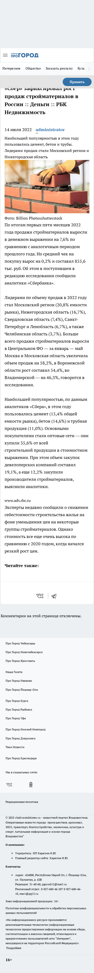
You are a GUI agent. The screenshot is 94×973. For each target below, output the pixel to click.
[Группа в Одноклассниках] (30, 785)
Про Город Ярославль (20, 661)
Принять (77, 82)
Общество (33, 68)
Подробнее (13, 948)
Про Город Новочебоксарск (24, 652)
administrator (50, 129)
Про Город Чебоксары (20, 643)
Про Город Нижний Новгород (26, 729)
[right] (89, 69)
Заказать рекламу (59, 68)
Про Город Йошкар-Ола (22, 689)
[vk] (40, 596)
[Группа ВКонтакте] (9, 785)
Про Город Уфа (16, 718)
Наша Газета (14, 672)
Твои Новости (15, 747)
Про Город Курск (17, 701)
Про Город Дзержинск (20, 738)
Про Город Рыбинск (19, 709)
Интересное (11, 68)
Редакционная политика (22, 802)
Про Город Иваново (19, 680)
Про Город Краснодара (21, 758)
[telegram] (55, 596)
